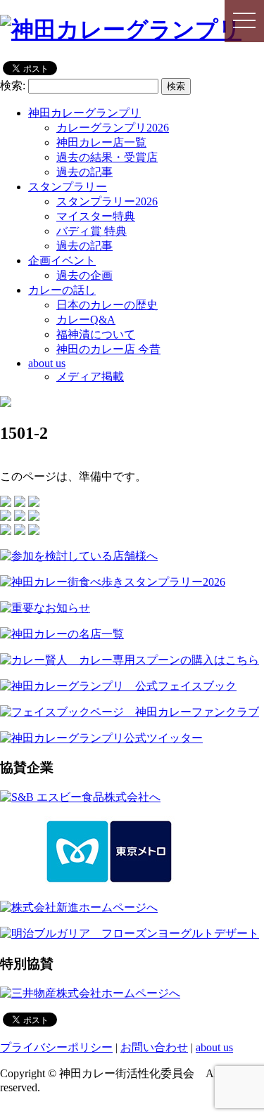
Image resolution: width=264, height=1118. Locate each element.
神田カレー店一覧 (101, 142)
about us (46, 363)
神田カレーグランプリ (84, 113)
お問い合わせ (154, 1047)
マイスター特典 (95, 216)
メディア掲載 (90, 377)
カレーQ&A (85, 320)
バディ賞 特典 (91, 231)
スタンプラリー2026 (107, 201)
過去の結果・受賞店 (107, 157)
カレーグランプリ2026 (112, 128)
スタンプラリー (67, 187)
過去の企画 (84, 275)
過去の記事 (84, 172)
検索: (12, 85)
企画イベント (62, 260)
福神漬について (95, 334)
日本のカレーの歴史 (107, 305)
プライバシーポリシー (56, 1047)
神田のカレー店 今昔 (108, 349)
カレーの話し (62, 290)
